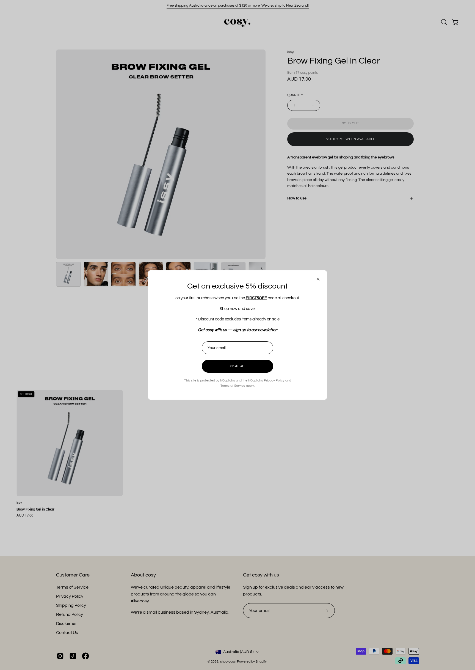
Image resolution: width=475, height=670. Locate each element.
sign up (237, 366)
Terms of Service (232, 386)
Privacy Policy (274, 380)
